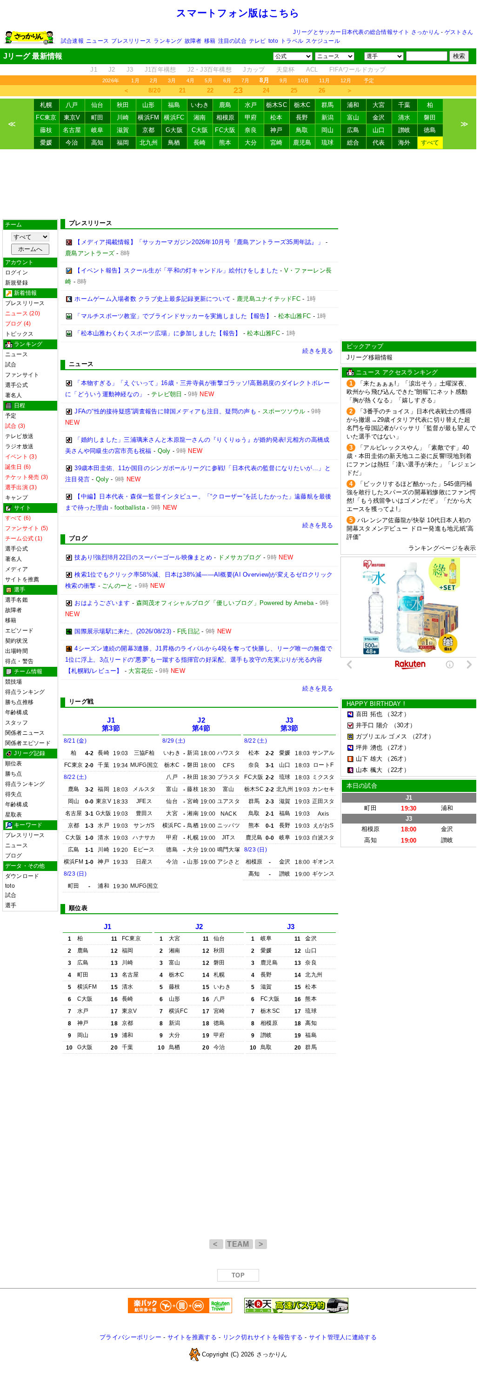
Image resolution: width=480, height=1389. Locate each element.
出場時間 (16, 651)
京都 (148, 129)
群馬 (327, 104)
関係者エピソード (28, 743)
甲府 (251, 117)
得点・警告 (19, 661)
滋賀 (123, 129)
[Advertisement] (238, 184)
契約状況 (16, 641)
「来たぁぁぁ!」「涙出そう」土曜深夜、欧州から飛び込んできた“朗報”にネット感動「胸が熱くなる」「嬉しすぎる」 (409, 392)
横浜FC (174, 117)
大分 (251, 142)
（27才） (421, 736)
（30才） (403, 725)
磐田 (430, 117)
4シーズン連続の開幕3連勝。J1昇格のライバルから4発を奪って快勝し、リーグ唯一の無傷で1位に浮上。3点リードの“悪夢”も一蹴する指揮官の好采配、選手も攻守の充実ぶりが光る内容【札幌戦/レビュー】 (198, 659)
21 (182, 90)
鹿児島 (302, 142)
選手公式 (16, 385)
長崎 (199, 142)
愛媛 (46, 142)
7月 (245, 80)
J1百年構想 (160, 69)
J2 (111, 69)
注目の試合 (232, 41)
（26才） (396, 758)
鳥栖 (174, 142)
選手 (10, 905)
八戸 (72, 104)
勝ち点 (13, 774)
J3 (130, 69)
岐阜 (97, 129)
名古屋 (72, 129)
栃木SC (276, 104)
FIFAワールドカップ (357, 69)
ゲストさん (459, 32)
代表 (379, 142)
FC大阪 (225, 129)
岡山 (327, 129)
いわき (200, 104)
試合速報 (72, 41)
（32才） (396, 714)
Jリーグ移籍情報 (370, 357)
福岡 (123, 142)
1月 (135, 80)
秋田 (123, 104)
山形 (148, 104)
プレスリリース (131, 41)
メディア (16, 569)
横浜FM (148, 117)
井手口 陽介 (372, 725)
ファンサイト (22, 375)
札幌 (46, 104)
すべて (430, 142)
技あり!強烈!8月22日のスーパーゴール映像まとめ (143, 557)
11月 (324, 80)
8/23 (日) (75, 874)
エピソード (19, 630)
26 (322, 90)
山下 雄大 (369, 758)
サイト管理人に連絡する (343, 1337)
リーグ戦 (81, 701)
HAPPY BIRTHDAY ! (376, 703)
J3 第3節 (289, 724)
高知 (97, 142)
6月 (227, 80)
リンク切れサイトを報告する (263, 1337)
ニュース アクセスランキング (397, 372)
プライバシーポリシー (130, 1337)
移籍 (209, 41)
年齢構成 (16, 712)
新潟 (327, 117)
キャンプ (16, 497)
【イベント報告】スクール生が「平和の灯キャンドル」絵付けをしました (176, 270)
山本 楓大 (369, 769)
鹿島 (225, 104)
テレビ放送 (19, 436)
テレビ (257, 41)
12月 (346, 80)
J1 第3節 (111, 724)
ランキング (167, 41)
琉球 (327, 142)
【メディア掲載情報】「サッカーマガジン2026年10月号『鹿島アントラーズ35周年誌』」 (199, 242)
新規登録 (16, 282)
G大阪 (174, 129)
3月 (172, 80)
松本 (276, 117)
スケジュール (323, 41)
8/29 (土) (173, 741)
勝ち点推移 (19, 702)
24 (266, 90)
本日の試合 (362, 785)
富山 (353, 117)
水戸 (251, 104)
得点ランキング (25, 692)
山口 (379, 129)
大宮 (379, 104)
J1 (93, 69)
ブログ (13, 855)
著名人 (13, 395)
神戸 (276, 129)
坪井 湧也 (369, 747)
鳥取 (302, 129)
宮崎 (276, 142)
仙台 (97, 104)
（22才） (396, 769)
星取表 (13, 814)
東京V (72, 117)
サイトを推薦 (22, 579)
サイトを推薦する (192, 1337)
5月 (209, 80)
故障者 (193, 41)
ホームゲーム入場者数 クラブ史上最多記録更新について (152, 298)
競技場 (13, 681)
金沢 (379, 117)
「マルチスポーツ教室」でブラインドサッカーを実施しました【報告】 (173, 315)
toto (273, 41)
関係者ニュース (25, 733)
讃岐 (404, 129)
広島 (353, 129)
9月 (283, 80)
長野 (302, 117)
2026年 (110, 80)
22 (210, 90)
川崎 (123, 117)
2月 (154, 80)
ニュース (97, 41)
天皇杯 (285, 69)
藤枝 (46, 129)
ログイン (16, 272)
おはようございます (102, 602)
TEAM (239, 1244)
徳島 (430, 129)
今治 (72, 142)
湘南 (199, 117)
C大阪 (200, 129)
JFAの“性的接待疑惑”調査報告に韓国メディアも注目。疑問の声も (165, 411)
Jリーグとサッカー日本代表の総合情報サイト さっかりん (366, 32)
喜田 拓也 (369, 714)
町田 (97, 117)
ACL (312, 69)
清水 (404, 117)
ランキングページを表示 (442, 548)
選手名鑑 (16, 600)
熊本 (225, 142)
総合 (353, 142)
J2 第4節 (201, 724)
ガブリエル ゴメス (381, 736)
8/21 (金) (75, 741)
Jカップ (254, 69)
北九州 (149, 142)
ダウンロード (22, 876)
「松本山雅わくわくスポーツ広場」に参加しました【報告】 (157, 333)
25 (294, 90)
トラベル (291, 41)
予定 (369, 80)
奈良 (251, 129)
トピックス (19, 334)
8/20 (154, 90)
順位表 (13, 763)
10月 (303, 80)
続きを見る (317, 350)
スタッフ (16, 722)
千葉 (404, 104)
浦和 (353, 104)
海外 (404, 142)
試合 (10, 364)
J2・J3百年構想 (209, 69)
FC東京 (46, 117)
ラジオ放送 (19, 446)
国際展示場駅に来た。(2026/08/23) (122, 631)
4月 (190, 80)
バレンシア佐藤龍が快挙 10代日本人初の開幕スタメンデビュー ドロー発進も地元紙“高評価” (410, 528)
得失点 (13, 794)
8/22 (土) (75, 777)
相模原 (225, 117)
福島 (174, 104)
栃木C (302, 104)
